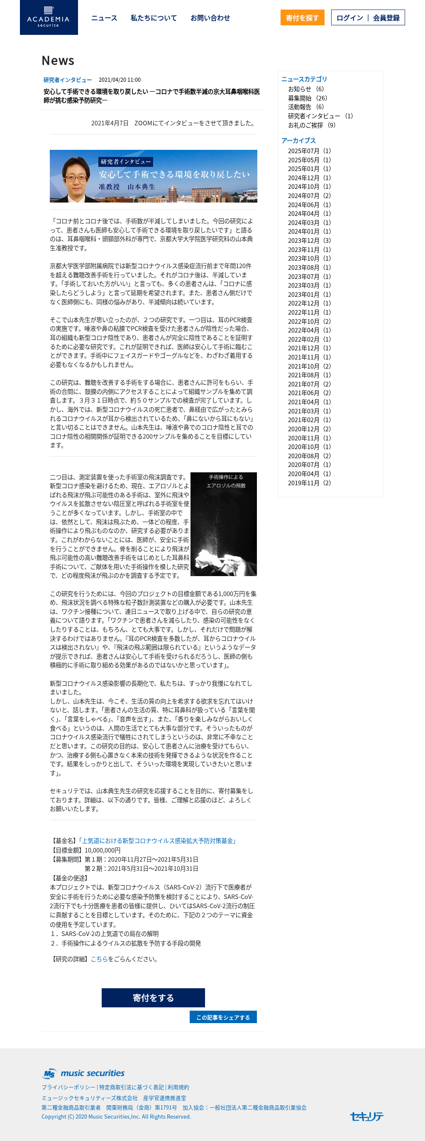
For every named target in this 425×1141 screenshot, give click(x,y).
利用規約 (178, 1087)
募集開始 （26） (309, 97)
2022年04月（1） (311, 329)
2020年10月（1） (311, 446)
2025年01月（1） (311, 168)
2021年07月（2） (311, 383)
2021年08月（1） (311, 374)
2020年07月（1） (311, 464)
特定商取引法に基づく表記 (131, 1087)
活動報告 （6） (307, 107)
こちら (99, 958)
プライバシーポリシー (68, 1087)
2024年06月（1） (311, 204)
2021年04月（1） (311, 401)
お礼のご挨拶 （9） (313, 124)
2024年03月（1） (311, 222)
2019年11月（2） (311, 482)
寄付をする (153, 998)
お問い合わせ (210, 17)
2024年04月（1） (311, 213)
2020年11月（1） (311, 437)
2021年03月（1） (311, 410)
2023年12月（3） (311, 240)
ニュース (104, 17)
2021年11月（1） (311, 356)
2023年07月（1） (311, 276)
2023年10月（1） (311, 258)
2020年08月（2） (311, 455)
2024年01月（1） (311, 231)
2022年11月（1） (311, 312)
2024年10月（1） (311, 186)
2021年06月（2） (311, 392)
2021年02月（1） (311, 419)
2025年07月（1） (311, 150)
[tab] (153, 90)
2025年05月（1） (311, 159)
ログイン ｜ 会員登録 (368, 17)
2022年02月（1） (311, 339)
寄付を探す (302, 17)
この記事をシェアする (223, 1017)
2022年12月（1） (311, 303)
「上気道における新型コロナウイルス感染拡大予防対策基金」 (159, 840)
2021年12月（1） (311, 348)
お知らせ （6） (307, 88)
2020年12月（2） (311, 428)
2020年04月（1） (311, 473)
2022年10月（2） (311, 321)
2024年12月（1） (311, 177)
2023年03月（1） (311, 285)
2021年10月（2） (311, 366)
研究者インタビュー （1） (322, 115)
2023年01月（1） (311, 294)
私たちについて (154, 17)
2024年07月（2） (311, 195)
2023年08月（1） (311, 267)
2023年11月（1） (311, 249)
